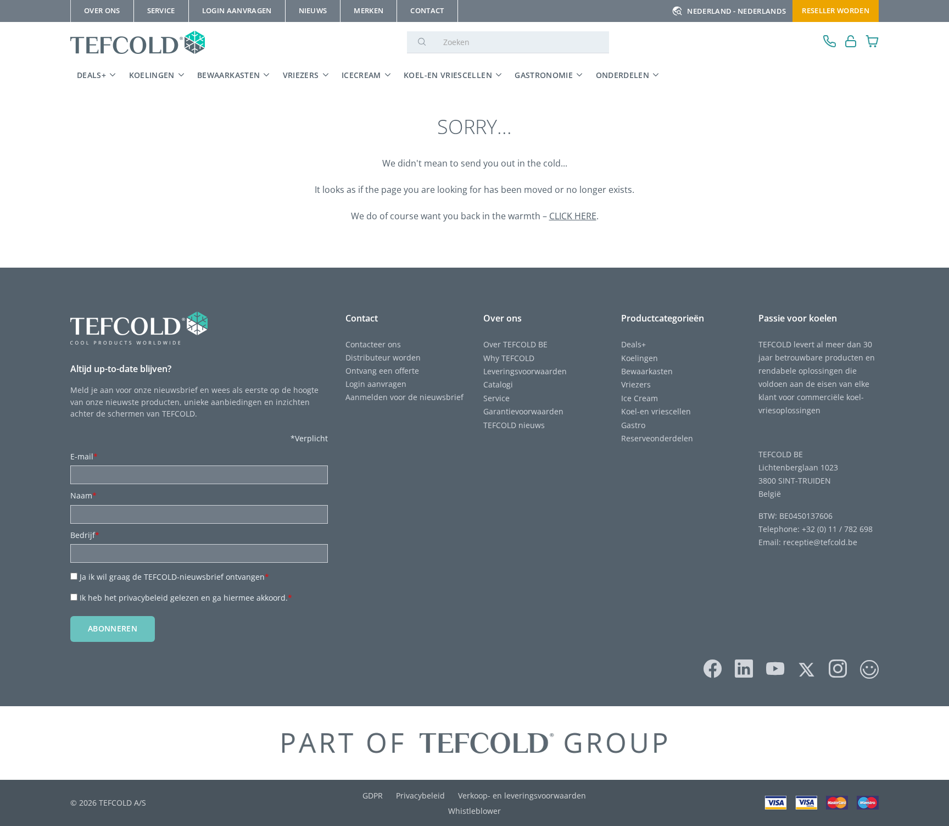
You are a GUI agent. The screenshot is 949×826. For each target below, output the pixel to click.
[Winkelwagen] (872, 42)
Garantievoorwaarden (523, 411)
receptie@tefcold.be (820, 542)
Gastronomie (544, 75)
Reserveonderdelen (657, 438)
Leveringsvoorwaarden (525, 371)
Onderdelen (623, 75)
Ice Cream (639, 398)
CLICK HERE (572, 216)
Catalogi (498, 384)
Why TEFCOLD (508, 358)
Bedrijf (84, 535)
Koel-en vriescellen (448, 75)
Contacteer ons (373, 344)
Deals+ (633, 344)
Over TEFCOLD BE (515, 344)
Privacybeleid (420, 795)
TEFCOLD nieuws (514, 425)
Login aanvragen (375, 384)
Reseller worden (835, 10)
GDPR (372, 795)
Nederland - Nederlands (736, 11)
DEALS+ (91, 75)
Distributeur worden (383, 357)
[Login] (851, 42)
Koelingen (152, 75)
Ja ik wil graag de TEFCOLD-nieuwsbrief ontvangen (174, 577)
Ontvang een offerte (382, 370)
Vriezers (301, 75)
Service (496, 398)
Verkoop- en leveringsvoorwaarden (522, 795)
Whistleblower (474, 811)
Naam (83, 495)
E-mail (84, 456)
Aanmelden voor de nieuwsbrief (404, 397)
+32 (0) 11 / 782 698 (837, 529)
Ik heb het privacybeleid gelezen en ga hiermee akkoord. (186, 597)
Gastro (633, 425)
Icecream (361, 75)
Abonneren (112, 628)
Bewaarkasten (228, 75)
